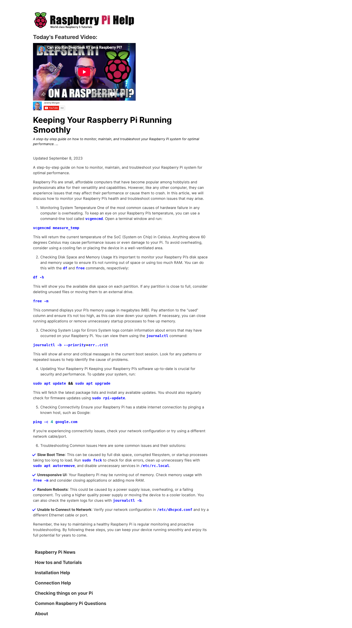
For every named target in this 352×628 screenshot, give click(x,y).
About (41, 613)
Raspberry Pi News (55, 552)
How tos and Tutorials (58, 562)
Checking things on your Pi (64, 593)
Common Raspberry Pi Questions (70, 603)
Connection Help (53, 583)
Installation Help (52, 572)
